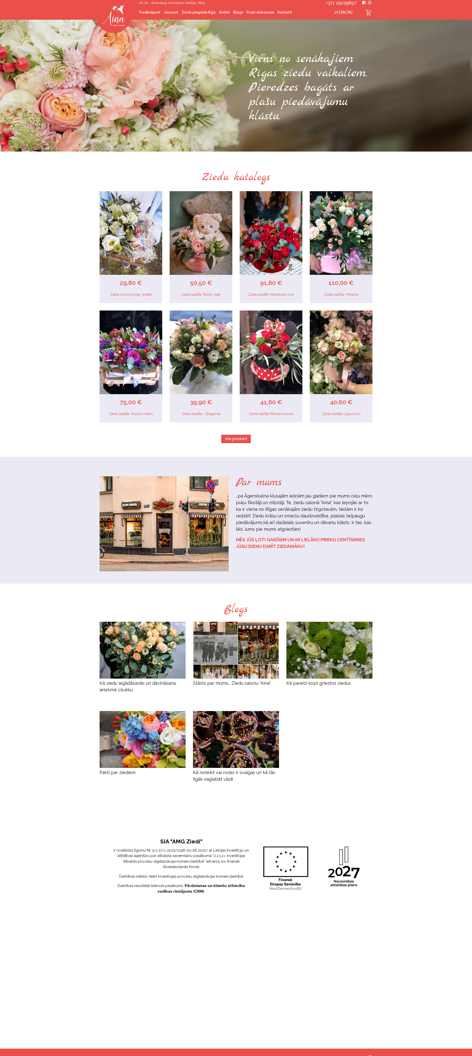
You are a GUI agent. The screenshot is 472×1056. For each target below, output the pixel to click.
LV (337, 12)
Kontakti (285, 12)
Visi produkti (236, 438)
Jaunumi (171, 12)
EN (343, 12)
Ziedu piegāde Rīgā (199, 12)
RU (350, 12)
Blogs (238, 12)
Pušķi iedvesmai (260, 12)
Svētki (224, 12)
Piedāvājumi (149, 12)
